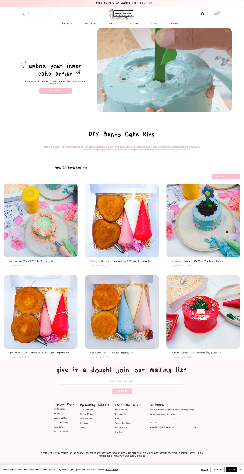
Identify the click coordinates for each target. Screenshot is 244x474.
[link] (217, 13)
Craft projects (59, 409)
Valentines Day (86, 410)
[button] (90, 24)
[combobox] (226, 176)
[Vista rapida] (41, 220)
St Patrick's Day (86, 414)
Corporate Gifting (61, 423)
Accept (232, 469)
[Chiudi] (240, 469)
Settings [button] (204, 469)
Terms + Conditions (123, 423)
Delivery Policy (121, 414)
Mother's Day (86, 419)
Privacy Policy (121, 428)
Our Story (119, 432)
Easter (83, 428)
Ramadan (84, 423)
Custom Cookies (60, 418)
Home (57, 167)
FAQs (117, 419)
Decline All (217, 469)
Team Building (60, 427)
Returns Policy (121, 410)
